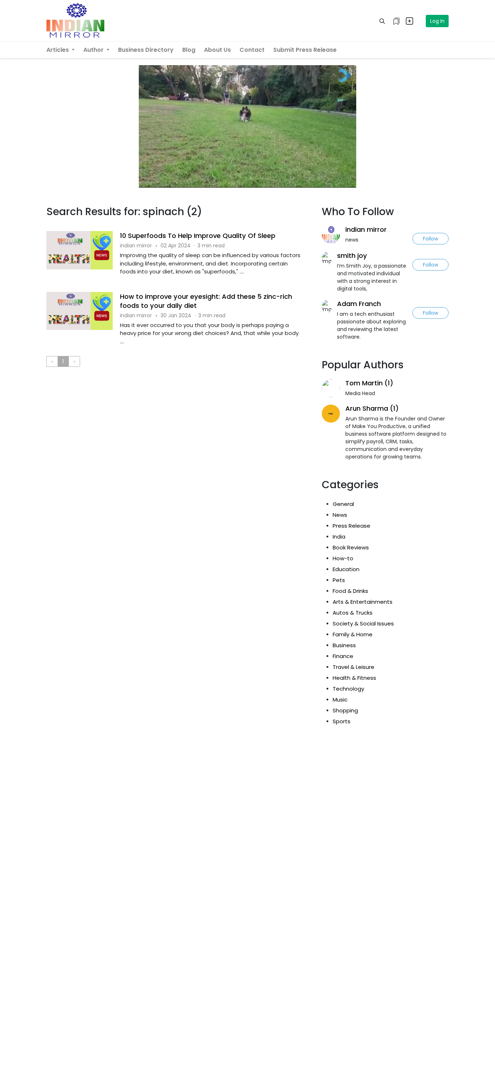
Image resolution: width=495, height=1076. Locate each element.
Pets (339, 580)
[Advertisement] (178, 402)
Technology (348, 688)
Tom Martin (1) (369, 383)
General (343, 504)
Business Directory (146, 50)
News (340, 515)
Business (344, 645)
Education (346, 569)
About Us (217, 50)
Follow (430, 238)
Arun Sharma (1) (372, 408)
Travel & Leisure (353, 667)
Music (340, 699)
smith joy (352, 255)
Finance (343, 656)
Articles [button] (58, 50)
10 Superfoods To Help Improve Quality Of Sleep (197, 235)
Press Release (351, 525)
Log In (437, 21)
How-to (343, 558)
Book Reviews (351, 547)
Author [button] (94, 50)
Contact (252, 50)
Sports (341, 721)
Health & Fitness (354, 678)
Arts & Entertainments (362, 602)
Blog (188, 50)
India (339, 536)
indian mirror (366, 229)
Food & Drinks (350, 591)
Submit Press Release (305, 50)
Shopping (345, 710)
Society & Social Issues (363, 623)
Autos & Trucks (353, 612)
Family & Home (353, 634)
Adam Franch (359, 303)
